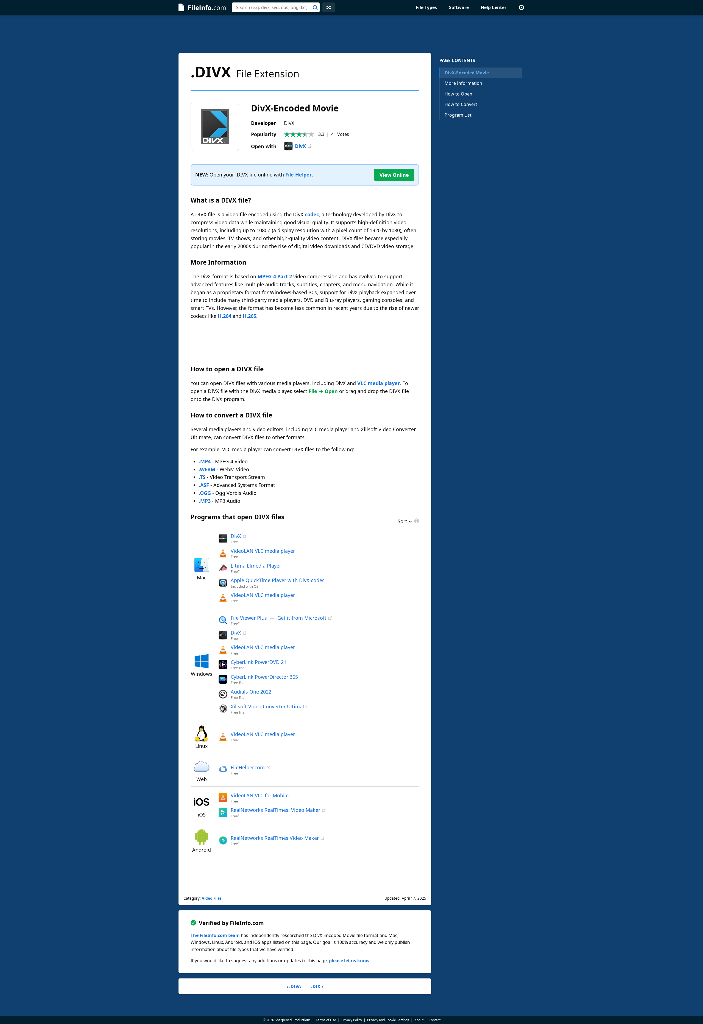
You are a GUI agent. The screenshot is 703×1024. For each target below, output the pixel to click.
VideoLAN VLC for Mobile (260, 795)
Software (459, 7)
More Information (463, 83)
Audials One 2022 (251, 691)
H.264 (224, 316)
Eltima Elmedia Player (256, 565)
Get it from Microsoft (302, 618)
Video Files (212, 898)
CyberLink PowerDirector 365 (264, 677)
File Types (426, 7)
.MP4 (205, 461)
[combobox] (276, 7)
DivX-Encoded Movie (467, 73)
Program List (458, 115)
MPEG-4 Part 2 (275, 276)
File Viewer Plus (249, 618)
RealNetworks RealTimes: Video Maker (275, 810)
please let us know (349, 961)
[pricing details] (416, 521)
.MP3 (205, 501)
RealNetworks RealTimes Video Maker (275, 838)
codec (312, 214)
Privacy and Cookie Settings (388, 1020)
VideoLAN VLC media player (263, 551)
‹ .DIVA (293, 986)
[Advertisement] (351, 34)
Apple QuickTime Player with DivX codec (278, 580)
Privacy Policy (351, 1020)
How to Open (458, 94)
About (418, 1020)
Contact (434, 1020)
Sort (402, 521)
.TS (202, 477)
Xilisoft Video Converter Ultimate (269, 706)
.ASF (204, 485)
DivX (300, 146)
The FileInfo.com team (215, 935)
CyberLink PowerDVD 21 (258, 662)
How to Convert (461, 104)
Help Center (493, 7)
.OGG (205, 493)
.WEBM (207, 469)
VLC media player (378, 383)
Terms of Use (326, 1020)
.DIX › (317, 986)
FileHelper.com (248, 767)
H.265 (249, 316)
